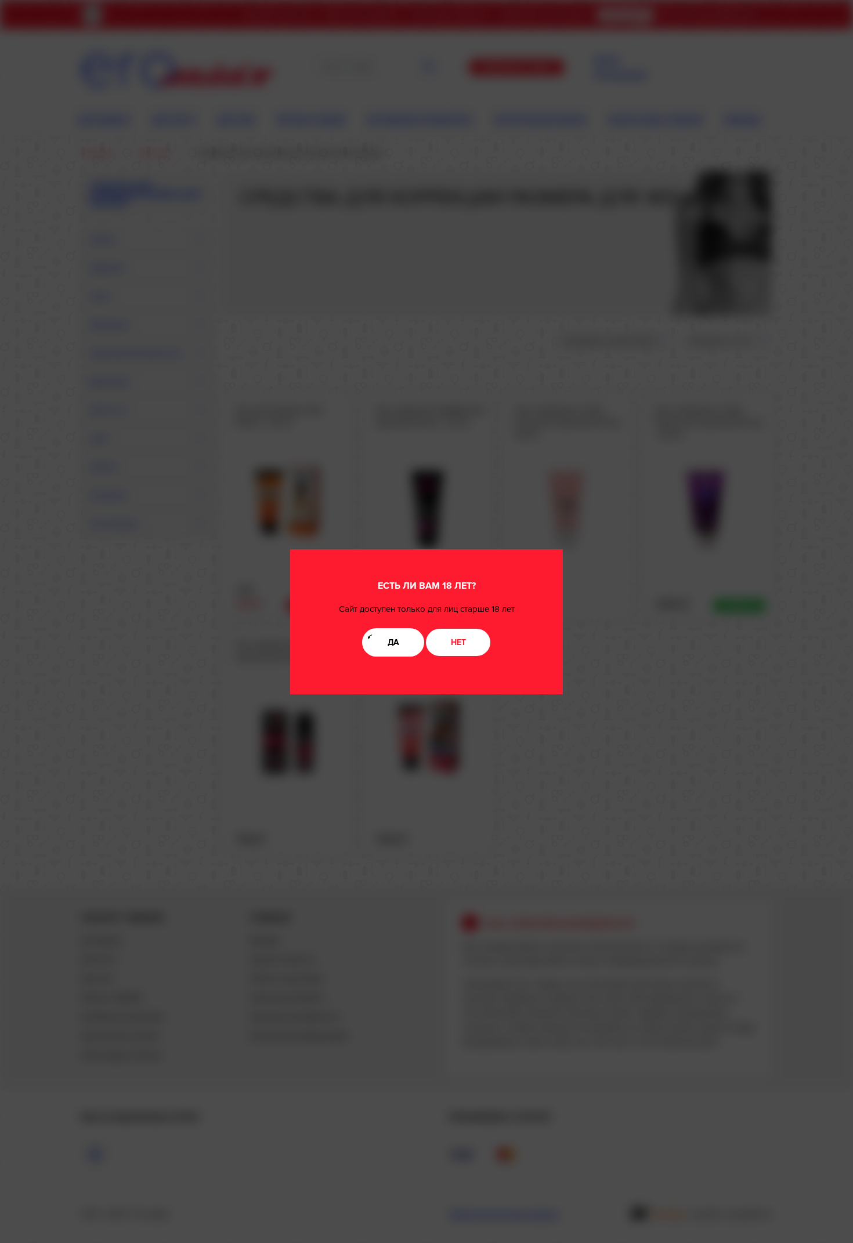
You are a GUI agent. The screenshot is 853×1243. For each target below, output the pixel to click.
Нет (458, 642)
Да (393, 642)
